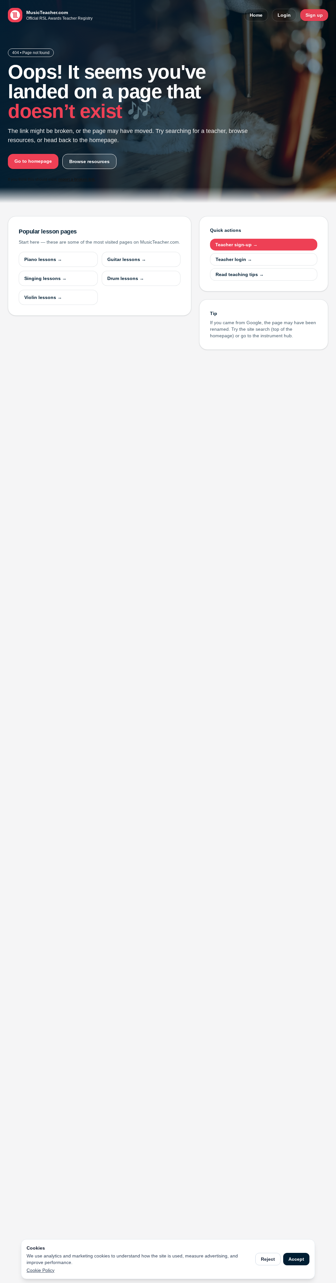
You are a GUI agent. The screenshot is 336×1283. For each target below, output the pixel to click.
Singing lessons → (45, 278)
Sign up (314, 15)
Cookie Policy (40, 1270)
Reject (268, 1259)
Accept (296, 1259)
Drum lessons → (125, 278)
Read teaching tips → (240, 274)
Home (256, 15)
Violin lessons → (43, 297)
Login (284, 15)
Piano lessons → (43, 259)
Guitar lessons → (126, 259)
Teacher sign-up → (236, 244)
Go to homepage (33, 161)
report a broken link (76, 179)
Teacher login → (234, 259)
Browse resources (89, 161)
